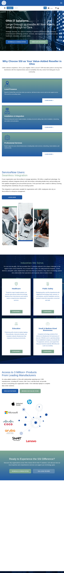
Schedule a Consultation (17, 42)
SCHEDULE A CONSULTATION (20, 471)
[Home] (3, 2)
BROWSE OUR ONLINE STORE (30, 391)
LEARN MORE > (49, 100)
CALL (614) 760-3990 (44, 471)
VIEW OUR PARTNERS (10, 391)
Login (51, 8)
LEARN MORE (12, 197)
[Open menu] (61, 3)
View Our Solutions (39, 42)
